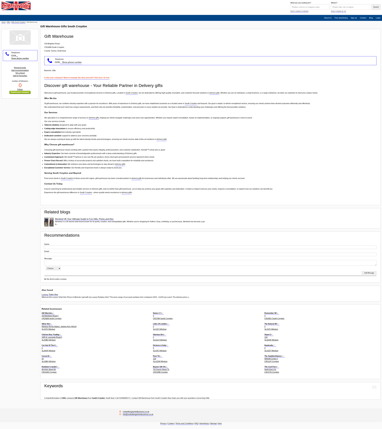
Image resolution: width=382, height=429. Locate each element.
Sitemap (213, 423)
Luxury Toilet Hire (50, 294)
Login (378, 18)
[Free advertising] (16, 5)
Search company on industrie (299, 11)
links (220, 423)
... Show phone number (71, 62)
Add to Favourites (20, 76)
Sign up (354, 18)
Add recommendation (20, 70)
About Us (328, 18)
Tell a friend (20, 73)
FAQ (196, 423)
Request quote (20, 68)
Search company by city (338, 11)
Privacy (163, 423)
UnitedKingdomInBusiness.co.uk (136, 412)
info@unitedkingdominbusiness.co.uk (138, 414)
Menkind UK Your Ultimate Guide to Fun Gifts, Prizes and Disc (84, 219)
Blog (371, 18)
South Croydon (131, 93)
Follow (20, 89)
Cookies (171, 423)
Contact (363, 18)
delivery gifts (214, 93)
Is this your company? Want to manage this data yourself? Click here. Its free (77, 78)
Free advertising (341, 18)
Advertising (204, 423)
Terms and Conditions (184, 423)
